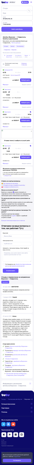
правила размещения (17, 266)
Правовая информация (7, 445)
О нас (2, 440)
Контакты (3, 443)
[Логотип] (4, 2)
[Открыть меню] (31, 2)
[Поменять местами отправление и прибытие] (29, 10)
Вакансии (3, 442)
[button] (3, 424)
